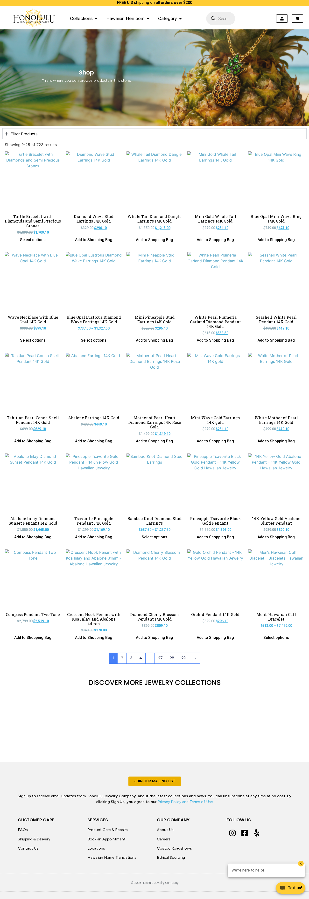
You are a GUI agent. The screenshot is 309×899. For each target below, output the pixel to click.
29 (183, 658)
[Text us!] (290, 889)
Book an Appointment (106, 839)
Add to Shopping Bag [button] (93, 240)
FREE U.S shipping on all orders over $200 (154, 2)
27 (160, 658)
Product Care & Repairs (107, 829)
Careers (163, 839)
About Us (165, 829)
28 (172, 658)
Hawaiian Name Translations (111, 857)
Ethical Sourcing (171, 857)
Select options (33, 240)
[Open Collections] (96, 18)
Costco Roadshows (174, 848)
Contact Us (28, 848)
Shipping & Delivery (34, 839)
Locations (96, 848)
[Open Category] (180, 18)
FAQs (23, 829)
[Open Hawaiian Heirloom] (148, 18)
